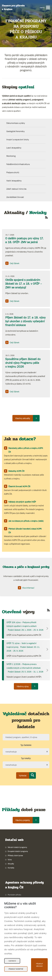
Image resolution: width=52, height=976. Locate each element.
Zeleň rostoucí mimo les (16, 189)
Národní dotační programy (17, 847)
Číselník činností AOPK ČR (19, 486)
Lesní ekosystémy (13, 147)
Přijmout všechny (39, 965)
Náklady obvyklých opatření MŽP (22, 501)
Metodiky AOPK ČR (16, 471)
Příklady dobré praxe (15, 855)
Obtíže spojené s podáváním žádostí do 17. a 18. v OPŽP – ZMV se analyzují (23, 283)
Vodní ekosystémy (14, 180)
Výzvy (10, 859)
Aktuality (11, 864)
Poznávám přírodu (14, 895)
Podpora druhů (12, 172)
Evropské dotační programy (18, 851)
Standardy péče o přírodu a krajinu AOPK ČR (25, 450)
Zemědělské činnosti (15, 197)
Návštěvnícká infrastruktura (18, 164)
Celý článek (14, 263)
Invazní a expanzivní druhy (17, 139)
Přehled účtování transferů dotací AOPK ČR (25, 530)
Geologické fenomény (15, 131)
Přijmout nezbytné (16, 969)
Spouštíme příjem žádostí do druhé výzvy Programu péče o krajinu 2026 (23, 362)
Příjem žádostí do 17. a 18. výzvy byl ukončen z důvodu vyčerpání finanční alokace (25, 321)
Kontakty (11, 868)
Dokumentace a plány (15, 123)
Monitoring (11, 156)
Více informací (28, 588)
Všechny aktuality (22, 418)
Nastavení (12, 961)
